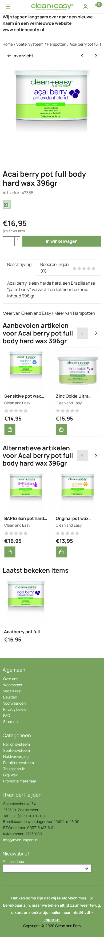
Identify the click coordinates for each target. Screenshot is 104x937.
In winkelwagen (62, 241)
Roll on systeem (16, 744)
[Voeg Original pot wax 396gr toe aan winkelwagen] (61, 552)
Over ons (10, 678)
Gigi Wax (10, 774)
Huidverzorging (16, 756)
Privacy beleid (14, 709)
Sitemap (10, 721)
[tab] (19, 268)
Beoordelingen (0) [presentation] (54, 267)
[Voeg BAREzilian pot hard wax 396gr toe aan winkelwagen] (9, 552)
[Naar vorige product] (82, 55)
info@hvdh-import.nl (20, 839)
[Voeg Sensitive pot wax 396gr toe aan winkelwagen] (9, 429)
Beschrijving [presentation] (19, 264)
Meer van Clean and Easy (27, 313)
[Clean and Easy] (7, 208)
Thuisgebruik (14, 768)
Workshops (12, 684)
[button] (8, 6)
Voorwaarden (14, 703)
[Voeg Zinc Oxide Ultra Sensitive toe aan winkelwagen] (61, 429)
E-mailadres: (13, 861)
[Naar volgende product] (95, 55)
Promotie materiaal (19, 780)
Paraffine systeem (18, 762)
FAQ (6, 715)
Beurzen (10, 697)
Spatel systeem (16, 750)
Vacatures (12, 690)
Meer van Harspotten (74, 313)
